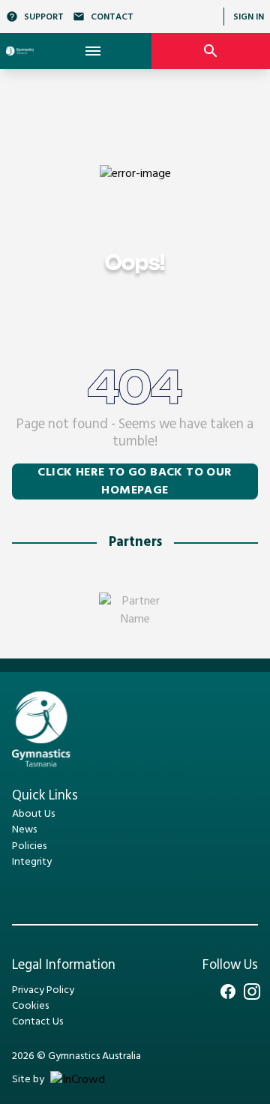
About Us (33, 814)
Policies (29, 846)
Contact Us (37, 1021)
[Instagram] (252, 991)
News (24, 829)
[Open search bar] (211, 51)
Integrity (32, 862)
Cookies (30, 1006)
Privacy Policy (43, 990)
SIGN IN (248, 17)
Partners (135, 543)
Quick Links (45, 796)
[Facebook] (228, 991)
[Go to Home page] (20, 51)
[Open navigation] (93, 51)
